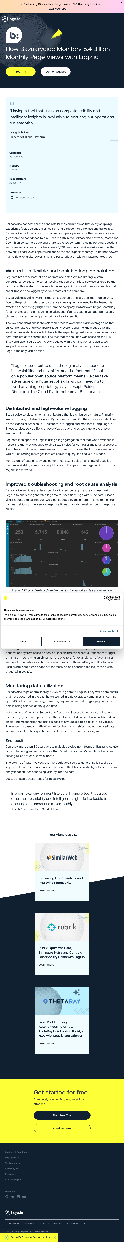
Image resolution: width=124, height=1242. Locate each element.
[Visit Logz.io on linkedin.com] (18, 1197)
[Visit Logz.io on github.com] (7, 1197)
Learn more (46, 890)
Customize (60, 641)
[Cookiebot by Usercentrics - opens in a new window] (106, 598)
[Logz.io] (62, 1213)
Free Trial (21, 71)
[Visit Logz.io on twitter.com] (13, 1197)
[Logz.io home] (11, 19)
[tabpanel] (62, 6)
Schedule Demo (62, 1128)
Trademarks (44, 1223)
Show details (106, 631)
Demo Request (56, 71)
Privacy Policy (14, 1223)
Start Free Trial (62, 1115)
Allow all (101, 641)
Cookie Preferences (76, 1223)
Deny (23, 641)
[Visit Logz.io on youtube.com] (24, 1197)
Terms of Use (30, 1223)
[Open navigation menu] (119, 19)
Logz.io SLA (58, 1223)
